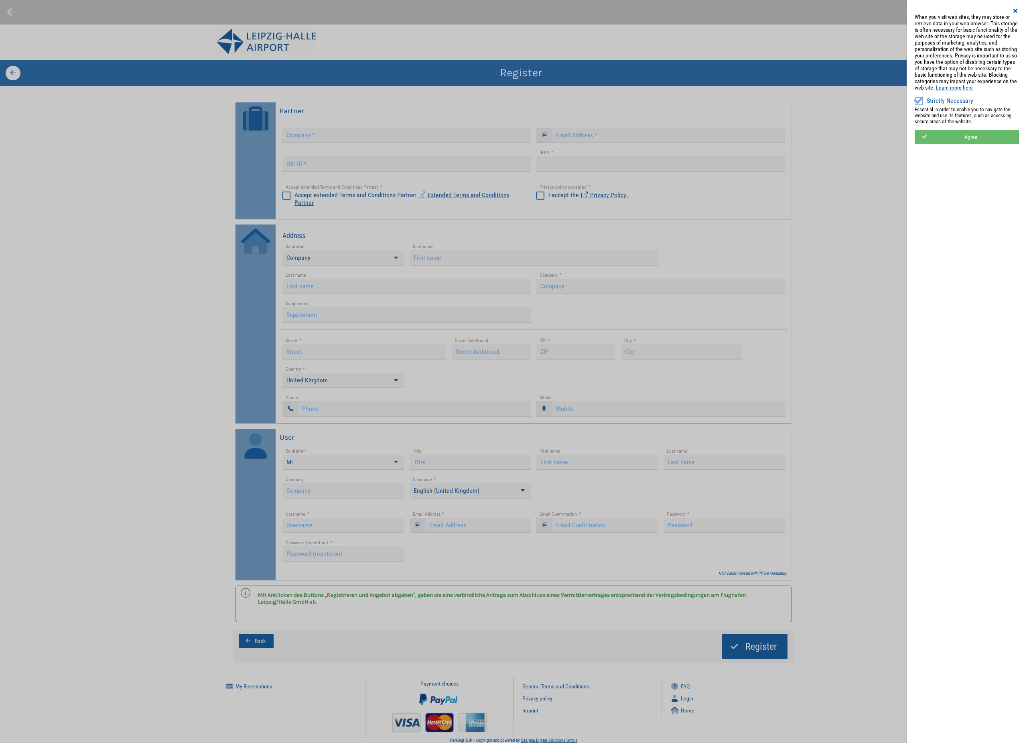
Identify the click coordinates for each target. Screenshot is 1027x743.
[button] (1015, 11)
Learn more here (954, 87)
